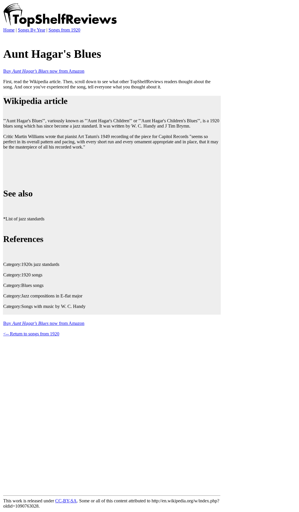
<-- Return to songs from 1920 (31, 333)
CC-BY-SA (66, 500)
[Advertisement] (109, 168)
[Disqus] (111, 415)
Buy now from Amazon (43, 71)
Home (9, 29)
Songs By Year (31, 29)
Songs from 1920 (64, 29)
